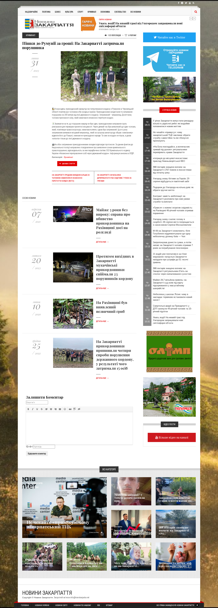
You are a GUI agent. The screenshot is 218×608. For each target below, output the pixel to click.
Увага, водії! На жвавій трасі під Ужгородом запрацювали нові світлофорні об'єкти (169, 320)
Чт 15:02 (147, 210)
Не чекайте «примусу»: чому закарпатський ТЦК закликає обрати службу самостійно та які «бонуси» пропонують (171, 136)
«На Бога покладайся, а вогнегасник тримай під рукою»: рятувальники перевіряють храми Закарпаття (171, 149)
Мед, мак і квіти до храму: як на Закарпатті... (131, 564)
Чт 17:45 (147, 149)
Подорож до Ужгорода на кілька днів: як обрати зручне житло (173, 188)
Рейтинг (132, 35)
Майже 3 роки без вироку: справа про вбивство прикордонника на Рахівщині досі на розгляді (113, 220)
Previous (191, 18)
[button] (28, 409)
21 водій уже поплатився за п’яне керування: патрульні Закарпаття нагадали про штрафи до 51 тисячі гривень (170, 258)
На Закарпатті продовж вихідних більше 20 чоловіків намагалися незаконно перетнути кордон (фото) (70, 178)
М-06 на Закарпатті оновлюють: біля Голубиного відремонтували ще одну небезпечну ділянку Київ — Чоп (171, 233)
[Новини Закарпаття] (51, 24)
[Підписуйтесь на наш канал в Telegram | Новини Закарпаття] (169, 59)
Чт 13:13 (147, 245)
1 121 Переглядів (114, 35)
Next (194, 18)
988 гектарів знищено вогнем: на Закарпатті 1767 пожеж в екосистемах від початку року (172, 170)
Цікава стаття (68, 163)
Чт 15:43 (147, 198)
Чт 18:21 (147, 123)
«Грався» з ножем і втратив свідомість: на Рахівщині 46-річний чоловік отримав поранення (173, 210)
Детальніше (102, 242)
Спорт (80, 11)
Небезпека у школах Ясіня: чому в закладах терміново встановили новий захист (172, 297)
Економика (118, 527)
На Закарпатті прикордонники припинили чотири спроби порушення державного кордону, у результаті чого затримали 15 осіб (115, 355)
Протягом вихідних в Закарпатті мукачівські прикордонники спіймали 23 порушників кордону (115, 267)
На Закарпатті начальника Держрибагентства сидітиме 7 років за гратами (114, 178)
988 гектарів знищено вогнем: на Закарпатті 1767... (174, 530)
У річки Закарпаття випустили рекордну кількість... (39, 563)
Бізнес (58, 11)
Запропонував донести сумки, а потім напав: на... (176, 499)
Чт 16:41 (147, 180)
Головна (25, 605)
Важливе (73, 559)
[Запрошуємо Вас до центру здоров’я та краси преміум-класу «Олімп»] (169, 351)
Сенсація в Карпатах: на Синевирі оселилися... (86, 564)
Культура (69, 11)
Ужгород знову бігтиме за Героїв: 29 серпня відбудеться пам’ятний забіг (171, 180)
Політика (46, 11)
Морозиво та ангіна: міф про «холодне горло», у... (175, 564)
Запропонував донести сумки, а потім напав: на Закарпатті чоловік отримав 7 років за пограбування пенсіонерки (173, 245)
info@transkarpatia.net (79, 597)
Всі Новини (136, 11)
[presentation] (28, 409)
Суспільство (120, 11)
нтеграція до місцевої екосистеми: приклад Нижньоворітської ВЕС (170, 159)
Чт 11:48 (147, 297)
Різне (161, 559)
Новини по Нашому (82, 605)
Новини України (42, 605)
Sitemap (109, 605)
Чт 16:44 (147, 169)
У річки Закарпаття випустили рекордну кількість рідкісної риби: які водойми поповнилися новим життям (173, 123)
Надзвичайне (31, 11)
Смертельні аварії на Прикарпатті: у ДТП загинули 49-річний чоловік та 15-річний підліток (172, 309)
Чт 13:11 (147, 258)
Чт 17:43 (147, 159)
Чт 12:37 (147, 284)
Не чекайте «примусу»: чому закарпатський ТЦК (58, 524)
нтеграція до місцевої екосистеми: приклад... (129, 532)
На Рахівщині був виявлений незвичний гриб (111, 307)
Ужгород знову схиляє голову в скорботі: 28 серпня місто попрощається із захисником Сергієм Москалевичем (173, 222)
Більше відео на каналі (173, 437)
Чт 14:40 (147, 233)
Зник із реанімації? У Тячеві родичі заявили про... (129, 498)
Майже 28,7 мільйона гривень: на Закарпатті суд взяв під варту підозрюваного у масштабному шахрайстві (169, 284)
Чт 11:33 (147, 308)
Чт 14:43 (147, 222)
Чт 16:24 (147, 188)
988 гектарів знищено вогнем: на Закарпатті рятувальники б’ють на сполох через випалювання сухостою (172, 271)
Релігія (116, 559)
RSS (98, 605)
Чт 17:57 (147, 136)
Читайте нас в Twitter (171, 37)
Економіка (105, 11)
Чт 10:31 (147, 320)
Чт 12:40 (147, 271)
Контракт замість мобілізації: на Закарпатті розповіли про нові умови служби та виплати (171, 199)
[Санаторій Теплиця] (169, 396)
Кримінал (92, 11)
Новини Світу (61, 605)
